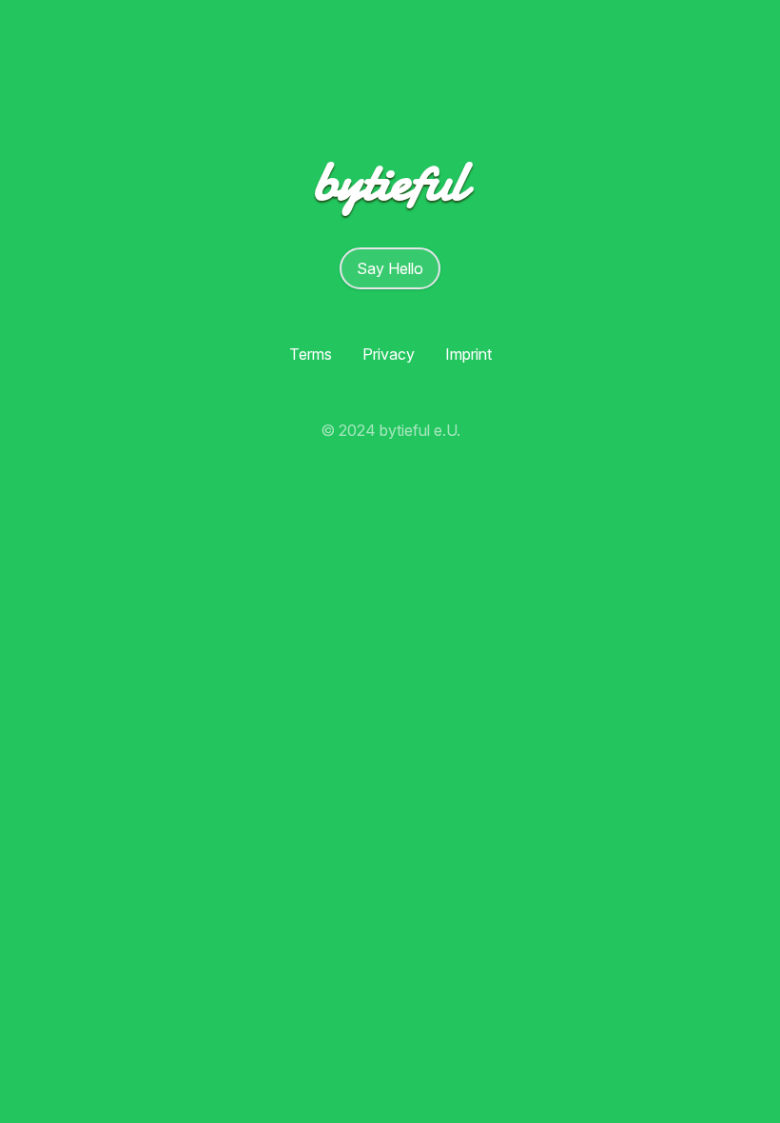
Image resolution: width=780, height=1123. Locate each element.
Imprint (468, 354)
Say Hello (390, 268)
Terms (310, 354)
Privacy (388, 354)
